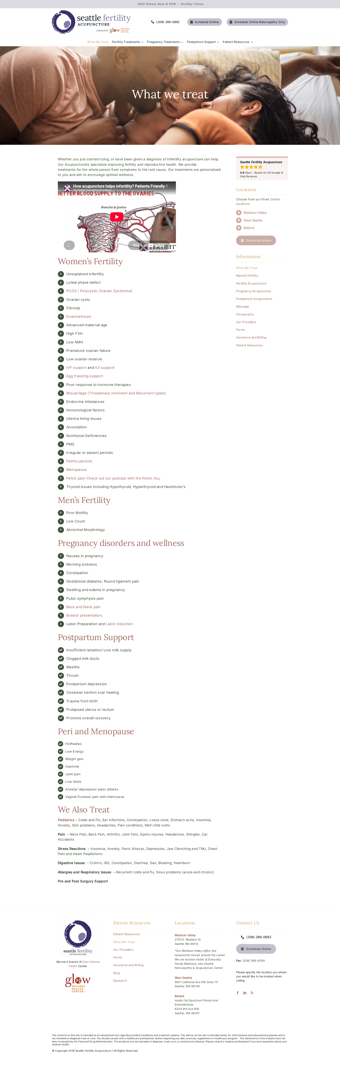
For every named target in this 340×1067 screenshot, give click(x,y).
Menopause (76, 470)
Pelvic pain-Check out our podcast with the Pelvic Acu (113, 478)
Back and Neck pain (83, 607)
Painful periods (79, 461)
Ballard (249, 228)
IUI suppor (104, 367)
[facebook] (237, 992)
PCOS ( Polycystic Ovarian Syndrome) (99, 291)
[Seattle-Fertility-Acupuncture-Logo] (91, 12)
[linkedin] (244, 992)
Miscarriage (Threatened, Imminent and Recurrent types (115, 393)
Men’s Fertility (84, 500)
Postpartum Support (96, 637)
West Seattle (253, 220)
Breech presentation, (84, 615)
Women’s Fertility (90, 261)
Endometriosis (78, 316)
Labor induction (119, 624)
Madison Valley (255, 213)
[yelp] (251, 992)
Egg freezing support (84, 376)
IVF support (76, 367)
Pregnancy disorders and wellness (121, 543)
